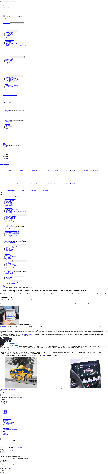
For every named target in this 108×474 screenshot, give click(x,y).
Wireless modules (6, 56)
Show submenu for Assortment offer (16, 23)
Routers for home (7, 258)
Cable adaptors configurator (8, 422)
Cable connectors (10, 277)
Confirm (5, 461)
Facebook (5, 410)
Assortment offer (6, 23)
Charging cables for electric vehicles (13, 77)
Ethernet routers (9, 126)
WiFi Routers (8, 125)
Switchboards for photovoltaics (12, 85)
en (1, 1)
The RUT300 (3, 326)
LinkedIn (5, 412)
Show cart (11, 468)
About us (5, 417)
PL (3, 5)
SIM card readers (9, 263)
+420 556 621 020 (14, 13)
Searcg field (2, 16)
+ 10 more (8, 49)
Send (2, 449)
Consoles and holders (11, 266)
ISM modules (8, 66)
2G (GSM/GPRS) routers (11, 121)
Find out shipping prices (5, 460)
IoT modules (8, 62)
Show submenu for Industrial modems (18, 110)
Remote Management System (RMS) (29, 334)
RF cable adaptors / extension (12, 282)
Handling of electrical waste (8, 424)
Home (4, 285)
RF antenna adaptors (10, 283)
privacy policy (19, 397)
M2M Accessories (7, 260)
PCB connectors (10, 279)
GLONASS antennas (10, 38)
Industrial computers (7, 141)
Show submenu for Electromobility (16, 76)
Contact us (44, 355)
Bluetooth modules (9, 63)
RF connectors (6, 276)
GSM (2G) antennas (10, 32)
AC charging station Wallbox (11, 80)
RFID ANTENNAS (10, 40)
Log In (7, 158)
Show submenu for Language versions (10, 1)
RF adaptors (6, 280)
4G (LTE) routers (9, 122)
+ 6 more (7, 134)
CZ (3, 3)
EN (3, 4)
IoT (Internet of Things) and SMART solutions (13, 240)
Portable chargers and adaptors (12, 78)
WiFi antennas (8, 36)
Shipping (5, 425)
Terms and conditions (7, 419)
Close (2, 461)
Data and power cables (11, 264)
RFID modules (8, 67)
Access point (8, 130)
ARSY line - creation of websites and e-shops (9, 450)
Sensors (7, 129)
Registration (8, 159)
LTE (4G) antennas (9, 34)
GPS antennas (8, 37)
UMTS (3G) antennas (10, 33)
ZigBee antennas (9, 46)
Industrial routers (6, 120)
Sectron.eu (5, 8)
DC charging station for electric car (12, 81)
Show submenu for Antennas (15, 196)
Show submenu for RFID (12, 270)
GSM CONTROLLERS (8, 102)
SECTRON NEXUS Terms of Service (10, 429)
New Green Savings (10, 86)
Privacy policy (6, 428)
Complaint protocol (7, 426)
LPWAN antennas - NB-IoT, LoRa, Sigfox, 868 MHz (16, 45)
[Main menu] (1, 151)
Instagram (5, 411)
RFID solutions (9, 271)
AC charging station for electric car (12, 79)
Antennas (5, 30)
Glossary (4, 421)
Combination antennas (10, 41)
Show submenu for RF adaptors (16, 280)
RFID (5, 270)
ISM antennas (8, 44)
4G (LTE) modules (9, 60)
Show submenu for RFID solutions (19, 271)
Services (7, 133)
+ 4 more (7, 68)
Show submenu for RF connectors (17, 276)
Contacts (4, 144)
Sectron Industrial (6, 7)
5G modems (8, 112)
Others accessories (10, 267)
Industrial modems (6, 110)
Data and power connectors (11, 265)
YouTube (5, 413)
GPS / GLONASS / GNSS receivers (10, 95)
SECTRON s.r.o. (3, 15)
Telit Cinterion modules (7, 423)
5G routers (8, 124)
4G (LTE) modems (9, 111)
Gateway (7, 128)
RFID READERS (10, 273)
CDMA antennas (9, 42)
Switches (7, 127)
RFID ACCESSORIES (11, 274)
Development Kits (10, 262)
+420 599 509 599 (7, 11)
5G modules (8, 61)
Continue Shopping (4, 468)
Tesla (7, 84)
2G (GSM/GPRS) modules (11, 58)
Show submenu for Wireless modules (17, 56)
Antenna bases (8, 48)
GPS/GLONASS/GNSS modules (12, 64)
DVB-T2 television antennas (11, 43)
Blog (4, 143)
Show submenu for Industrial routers (16, 120)
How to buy (5, 420)
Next (31, 388)
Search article (20, 16)
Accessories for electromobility (12, 82)
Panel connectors (10, 278)
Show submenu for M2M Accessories (19, 260)
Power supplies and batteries (12, 268)
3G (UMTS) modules (10, 59)
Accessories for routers (10, 132)
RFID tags (10, 272)
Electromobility (6, 76)
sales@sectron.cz (21, 13)
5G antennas (8, 35)
